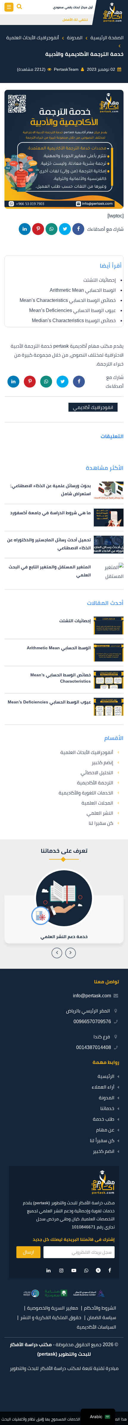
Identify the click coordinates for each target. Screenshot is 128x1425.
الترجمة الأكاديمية (95, 782)
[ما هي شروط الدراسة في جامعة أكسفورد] (64, 517)
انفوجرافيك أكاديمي (93, 407)
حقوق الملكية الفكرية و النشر (50, 1317)
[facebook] (110, 1270)
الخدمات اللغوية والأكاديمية (86, 792)
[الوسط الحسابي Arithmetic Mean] (64, 652)
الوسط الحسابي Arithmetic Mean (83, 290)
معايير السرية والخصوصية (52, 1307)
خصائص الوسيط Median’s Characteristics (74, 320)
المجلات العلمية (97, 802)
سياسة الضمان (101, 1317)
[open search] (19, 7)
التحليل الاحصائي (97, 772)
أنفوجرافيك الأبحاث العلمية (86, 752)
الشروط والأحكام (100, 1307)
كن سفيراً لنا (102, 1140)
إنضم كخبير (102, 762)
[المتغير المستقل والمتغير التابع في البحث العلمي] (64, 571)
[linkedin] (48, 1270)
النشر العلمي (100, 813)
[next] (56, 953)
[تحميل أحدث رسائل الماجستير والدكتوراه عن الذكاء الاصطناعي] (64, 544)
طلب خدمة (103, 1119)
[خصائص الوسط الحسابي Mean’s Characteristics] (64, 679)
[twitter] (98, 1271)
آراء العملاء (103, 1086)
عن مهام (105, 1129)
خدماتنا (107, 1108)
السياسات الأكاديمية (96, 1327)
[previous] (70, 953)
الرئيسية (106, 1076)
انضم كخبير (103, 1151)
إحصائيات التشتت (99, 280)
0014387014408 (93, 1047)
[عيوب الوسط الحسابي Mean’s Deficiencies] (64, 706)
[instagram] (61, 1270)
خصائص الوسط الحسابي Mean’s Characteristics (68, 300)
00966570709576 (92, 1021)
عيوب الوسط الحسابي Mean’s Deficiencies (72, 310)
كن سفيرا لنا (101, 823)
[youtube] (74, 1270)
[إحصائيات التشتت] (64, 625)
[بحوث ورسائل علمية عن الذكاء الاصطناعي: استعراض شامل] (64, 490)
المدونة (106, 1097)
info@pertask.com (92, 995)
